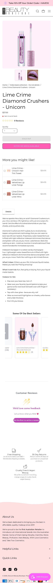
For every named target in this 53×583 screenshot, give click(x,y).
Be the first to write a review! (26, 420)
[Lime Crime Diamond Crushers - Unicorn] (20, 75)
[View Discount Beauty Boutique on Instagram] (4, 569)
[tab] (8, 211)
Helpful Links (10, 548)
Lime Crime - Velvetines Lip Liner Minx (18, 194)
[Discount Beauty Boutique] (16, 11)
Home (5, 85)
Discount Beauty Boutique (16, 576)
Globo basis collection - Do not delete (25, 85)
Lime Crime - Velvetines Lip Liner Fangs (18, 182)
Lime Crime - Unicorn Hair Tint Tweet (18, 170)
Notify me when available (26, 146)
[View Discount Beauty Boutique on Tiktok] (10, 569)
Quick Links (9, 558)
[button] (37, 11)
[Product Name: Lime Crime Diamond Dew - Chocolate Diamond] (26, 337)
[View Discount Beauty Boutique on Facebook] (16, 569)
